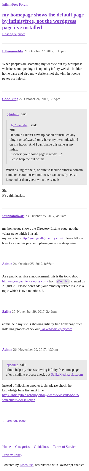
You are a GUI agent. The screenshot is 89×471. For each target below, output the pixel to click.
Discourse (26, 465)
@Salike (12, 365)
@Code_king (20, 125)
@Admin (13, 114)
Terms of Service (64, 447)
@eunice (63, 281)
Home (6, 447)
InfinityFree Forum (15, 4)
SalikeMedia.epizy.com (56, 329)
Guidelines (41, 447)
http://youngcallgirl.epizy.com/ (42, 238)
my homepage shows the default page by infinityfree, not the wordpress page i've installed (43, 21)
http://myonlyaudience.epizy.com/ (25, 281)
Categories (22, 447)
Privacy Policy (12, 455)
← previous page (13, 420)
